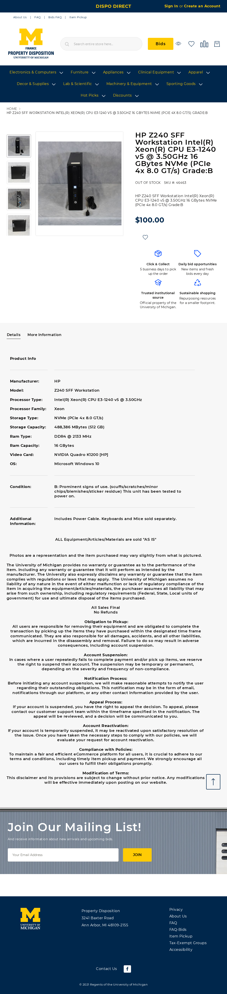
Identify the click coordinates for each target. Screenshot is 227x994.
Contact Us (106, 969)
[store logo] (31, 44)
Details (13, 335)
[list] (113, 84)
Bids (161, 43)
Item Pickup (78, 17)
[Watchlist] (179, 43)
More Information (44, 335)
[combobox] (101, 44)
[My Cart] (217, 44)
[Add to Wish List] (145, 237)
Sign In (171, 6)
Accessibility (180, 949)
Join (137, 855)
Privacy (176, 909)
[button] (19, 146)
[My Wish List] (191, 43)
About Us (20, 17)
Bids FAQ (55, 17)
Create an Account (202, 6)
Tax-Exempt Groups (188, 943)
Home (12, 109)
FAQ (37, 17)
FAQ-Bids (178, 929)
